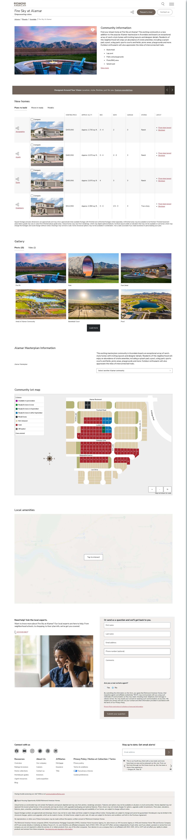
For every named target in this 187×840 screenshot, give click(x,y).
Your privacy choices (85, 771)
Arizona (17, 19)
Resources (20, 759)
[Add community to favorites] (93, 30)
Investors (39, 775)
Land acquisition (42, 779)
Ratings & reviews (21, 767)
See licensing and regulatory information (59, 829)
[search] (163, 4)
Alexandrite (20, 131)
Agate (18, 157)
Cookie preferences (81, 775)
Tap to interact (93, 557)
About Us (41, 759)
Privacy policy (79, 763)
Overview (18, 763)
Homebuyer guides (22, 775)
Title (57, 771)
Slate (18, 182)
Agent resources (21, 779)
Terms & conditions (81, 767)
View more (105, 68)
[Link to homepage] (19, 4)
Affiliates (60, 759)
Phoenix (24, 19)
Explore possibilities (124, 90)
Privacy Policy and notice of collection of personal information (123, 707)
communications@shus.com (55, 794)
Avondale (33, 19)
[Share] (132, 12)
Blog (16, 782)
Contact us (164, 12)
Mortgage (59, 763)
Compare (37, 119)
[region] (93, 166)
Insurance (59, 767)
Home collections (21, 771)
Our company (41, 763)
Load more (93, 328)
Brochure (161, 130)
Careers (39, 767)
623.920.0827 (22, 632)
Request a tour (146, 12)
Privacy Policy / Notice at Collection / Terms (95, 759)
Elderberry (20, 208)
